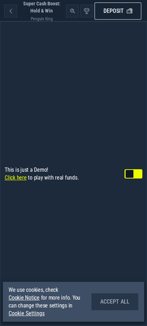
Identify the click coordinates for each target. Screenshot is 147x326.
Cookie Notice (24, 297)
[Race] (86, 11)
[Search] (72, 11)
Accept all (115, 301)
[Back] (10, 11)
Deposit (113, 10)
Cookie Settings (27, 313)
